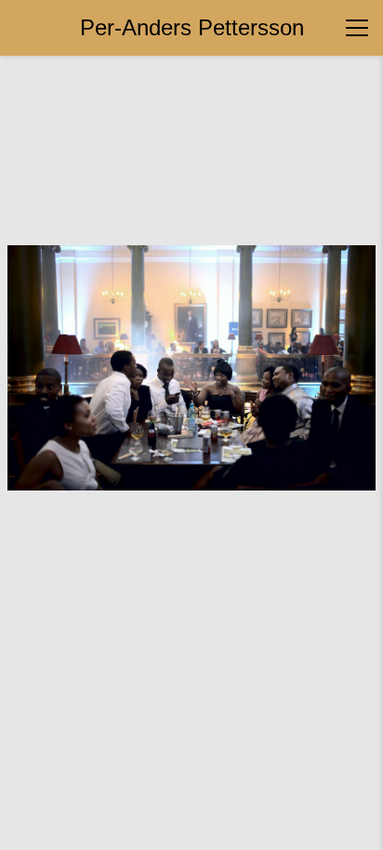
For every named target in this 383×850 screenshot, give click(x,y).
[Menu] (357, 27)
